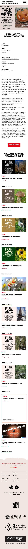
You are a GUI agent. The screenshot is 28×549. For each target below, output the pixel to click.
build (18, 494)
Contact (3, 473)
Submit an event (6, 475)
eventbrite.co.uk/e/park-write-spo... (10, 59)
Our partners (16, 481)
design (14, 494)
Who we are (15, 478)
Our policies (4, 481)
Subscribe (14, 467)
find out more (7, 186)
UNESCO (15, 475)
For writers (15, 473)
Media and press (5, 478)
